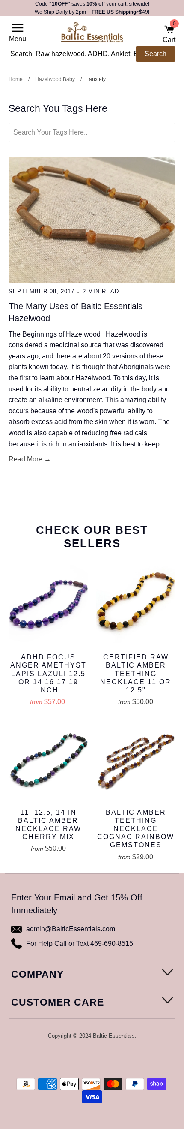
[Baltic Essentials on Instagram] (108, 1058)
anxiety (97, 79)
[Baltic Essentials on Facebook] (86, 1058)
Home (16, 79)
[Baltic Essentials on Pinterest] (97, 1058)
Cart (169, 33)
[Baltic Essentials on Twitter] (74, 1058)
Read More (25, 459)
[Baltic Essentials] (92, 35)
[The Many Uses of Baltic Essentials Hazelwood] (92, 220)
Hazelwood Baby (55, 79)
